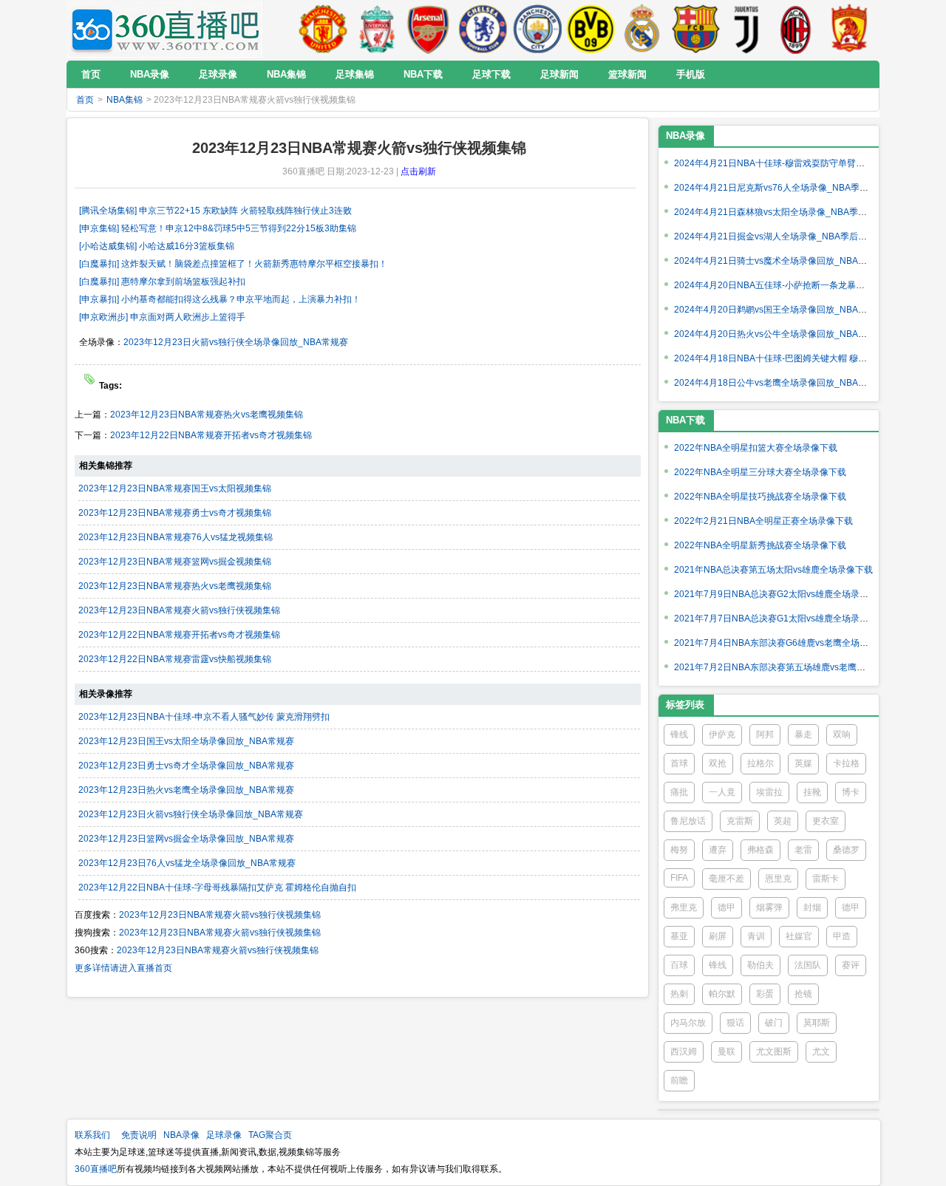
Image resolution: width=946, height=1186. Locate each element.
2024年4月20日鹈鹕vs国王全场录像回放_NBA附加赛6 (782, 309)
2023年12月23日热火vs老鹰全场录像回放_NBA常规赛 (186, 790)
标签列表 (685, 704)
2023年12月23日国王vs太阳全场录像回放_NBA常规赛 (186, 741)
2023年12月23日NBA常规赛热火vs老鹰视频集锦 (206, 414)
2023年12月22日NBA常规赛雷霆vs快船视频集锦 (174, 659)
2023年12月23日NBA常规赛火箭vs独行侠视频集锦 (179, 610)
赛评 (851, 965)
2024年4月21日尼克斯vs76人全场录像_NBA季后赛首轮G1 (790, 188)
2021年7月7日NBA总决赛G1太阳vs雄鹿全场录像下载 (780, 618)
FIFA (679, 878)
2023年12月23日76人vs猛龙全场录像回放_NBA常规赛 (187, 863)
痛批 (679, 792)
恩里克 (778, 878)
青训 (756, 936)
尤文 (821, 1051)
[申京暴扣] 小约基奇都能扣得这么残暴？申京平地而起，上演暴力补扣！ (220, 299)
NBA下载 (685, 420)
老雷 (803, 850)
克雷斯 (739, 821)
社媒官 (799, 936)
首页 (85, 100)
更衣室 (825, 821)
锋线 (679, 734)
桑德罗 (846, 850)
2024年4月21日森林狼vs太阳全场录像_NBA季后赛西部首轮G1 (798, 212)
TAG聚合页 (270, 1135)
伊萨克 (722, 734)
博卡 (851, 792)
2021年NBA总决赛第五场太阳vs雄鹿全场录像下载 (773, 570)
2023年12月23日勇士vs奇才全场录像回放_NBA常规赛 (186, 765)
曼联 (726, 1051)
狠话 (735, 1023)
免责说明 (139, 1135)
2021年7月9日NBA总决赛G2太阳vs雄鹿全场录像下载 (780, 594)
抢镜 (803, 994)
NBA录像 (685, 135)
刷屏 (717, 936)
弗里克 (683, 907)
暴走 (803, 734)
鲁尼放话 (688, 821)
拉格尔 (760, 763)
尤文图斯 (774, 1051)
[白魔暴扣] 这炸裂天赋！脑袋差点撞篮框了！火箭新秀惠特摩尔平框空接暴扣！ (233, 264)
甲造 (842, 936)
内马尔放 (688, 1023)
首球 (679, 763)
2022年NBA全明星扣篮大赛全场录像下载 (755, 448)
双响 (842, 734)
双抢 (717, 763)
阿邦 (765, 734)
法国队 (807, 965)
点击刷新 (418, 171)
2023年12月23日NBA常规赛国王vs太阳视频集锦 (174, 488)
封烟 (812, 907)
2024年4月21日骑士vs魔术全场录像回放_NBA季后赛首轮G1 (794, 261)
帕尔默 (722, 994)
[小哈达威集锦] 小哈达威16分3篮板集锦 (156, 246)
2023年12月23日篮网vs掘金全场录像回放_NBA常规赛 (186, 839)
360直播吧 (96, 1169)
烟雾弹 (769, 907)
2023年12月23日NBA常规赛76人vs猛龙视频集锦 (175, 537)
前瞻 (679, 1080)
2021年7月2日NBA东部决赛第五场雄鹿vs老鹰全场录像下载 (792, 667)
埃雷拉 (769, 792)
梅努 (679, 850)
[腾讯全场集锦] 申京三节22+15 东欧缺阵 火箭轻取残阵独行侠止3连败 (215, 210)
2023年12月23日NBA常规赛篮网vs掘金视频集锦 (174, 561)
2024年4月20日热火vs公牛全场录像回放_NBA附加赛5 (782, 334)
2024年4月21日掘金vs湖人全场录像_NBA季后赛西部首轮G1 (794, 236)
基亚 (679, 936)
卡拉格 (846, 763)
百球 (679, 965)
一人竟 (722, 792)
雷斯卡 (825, 878)
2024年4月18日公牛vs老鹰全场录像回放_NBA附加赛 (779, 383)
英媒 (803, 763)
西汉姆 (683, 1051)
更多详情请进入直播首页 (123, 968)
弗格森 (760, 850)
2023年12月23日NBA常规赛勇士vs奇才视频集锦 (174, 513)
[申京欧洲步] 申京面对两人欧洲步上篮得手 (162, 317)
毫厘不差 (726, 878)
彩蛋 (765, 994)
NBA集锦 (124, 100)
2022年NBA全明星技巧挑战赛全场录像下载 (760, 496)
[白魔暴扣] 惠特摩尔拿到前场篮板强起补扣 (162, 281)
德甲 (726, 907)
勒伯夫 (760, 965)
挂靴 (812, 792)
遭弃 (717, 850)
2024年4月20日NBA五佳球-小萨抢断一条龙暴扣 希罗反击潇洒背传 (806, 285)
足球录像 (224, 1135)
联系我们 (92, 1135)
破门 (774, 1023)
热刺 (679, 994)
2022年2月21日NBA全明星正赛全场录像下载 (763, 521)
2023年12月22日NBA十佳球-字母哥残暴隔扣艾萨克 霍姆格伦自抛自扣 (217, 887)
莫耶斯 (816, 1023)
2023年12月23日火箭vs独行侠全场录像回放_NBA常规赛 (235, 342)
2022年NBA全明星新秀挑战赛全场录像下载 (760, 545)
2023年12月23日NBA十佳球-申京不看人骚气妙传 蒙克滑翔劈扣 (204, 717)
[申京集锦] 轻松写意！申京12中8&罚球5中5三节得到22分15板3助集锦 (217, 228)
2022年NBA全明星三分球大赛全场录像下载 (760, 472)
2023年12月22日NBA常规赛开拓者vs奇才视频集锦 (211, 435)
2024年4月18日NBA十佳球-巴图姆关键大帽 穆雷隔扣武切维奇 (797, 358)
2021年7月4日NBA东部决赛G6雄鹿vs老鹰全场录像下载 (784, 643)
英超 (783, 821)
